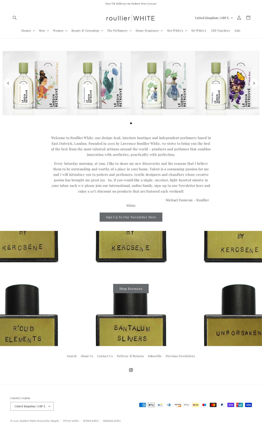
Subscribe (155, 356)
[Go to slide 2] (128, 123)
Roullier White (28, 420)
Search (71, 356)
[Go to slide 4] (134, 123)
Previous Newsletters (180, 356)
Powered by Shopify (48, 420)
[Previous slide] (8, 83)
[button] (14, 17)
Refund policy (91, 420)
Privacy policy (71, 420)
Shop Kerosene (131, 288)
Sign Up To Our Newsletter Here (131, 217)
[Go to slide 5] (137, 123)
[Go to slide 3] (131, 123)
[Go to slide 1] (124, 123)
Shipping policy (112, 420)
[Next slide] (254, 83)
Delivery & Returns (130, 356)
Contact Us (105, 356)
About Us (87, 356)
